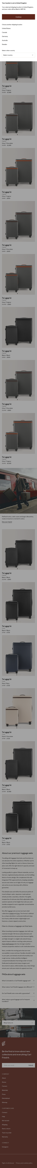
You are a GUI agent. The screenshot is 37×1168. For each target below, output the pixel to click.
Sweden (4, 44)
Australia (5, 40)
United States (6, 28)
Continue (18, 17)
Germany (5, 36)
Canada (4, 32)
